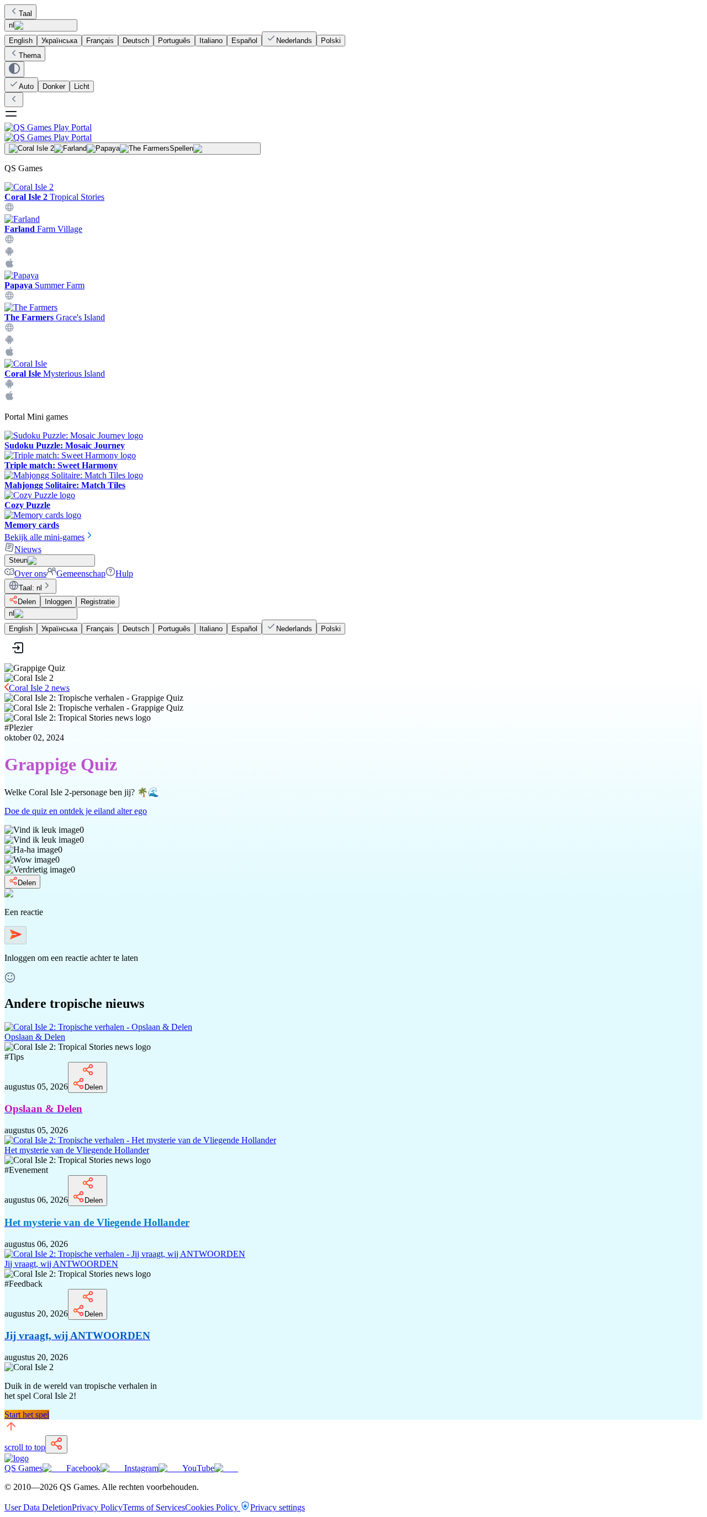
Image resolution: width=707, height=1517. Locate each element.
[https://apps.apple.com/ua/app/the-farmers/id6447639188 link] (9, 353)
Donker (54, 86)
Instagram (141, 1468)
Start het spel (26, 1414)
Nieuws (27, 549)
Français (100, 40)
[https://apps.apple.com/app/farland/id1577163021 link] (9, 265)
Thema (30, 55)
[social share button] (56, 1444)
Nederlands (294, 40)
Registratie (98, 602)
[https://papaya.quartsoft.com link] (9, 297)
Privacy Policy (97, 1507)
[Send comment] (15, 935)
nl (11, 25)
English (21, 40)
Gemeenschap (80, 573)
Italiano (211, 40)
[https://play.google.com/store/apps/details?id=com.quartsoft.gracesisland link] (9, 341)
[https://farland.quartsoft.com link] (9, 241)
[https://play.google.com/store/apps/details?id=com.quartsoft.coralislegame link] (9, 385)
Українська (59, 40)
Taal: (30, 588)
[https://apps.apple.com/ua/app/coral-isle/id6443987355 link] (9, 398)
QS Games (23, 1468)
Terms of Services (154, 1507)
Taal (25, 13)
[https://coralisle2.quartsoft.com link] (9, 209)
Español (244, 40)
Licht (81, 86)
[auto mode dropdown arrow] (14, 69)
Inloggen (58, 602)
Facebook (83, 1468)
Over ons (30, 573)
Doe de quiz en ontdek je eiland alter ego (75, 811)
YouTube (198, 1468)
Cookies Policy (212, 1507)
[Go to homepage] (353, 132)
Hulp (124, 573)
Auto (26, 86)
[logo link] (16, 1458)
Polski (331, 40)
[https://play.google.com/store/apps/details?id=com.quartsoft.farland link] (9, 253)
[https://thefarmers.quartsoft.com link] (9, 329)
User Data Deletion (38, 1507)
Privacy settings (277, 1507)
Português (174, 40)
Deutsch (136, 40)
